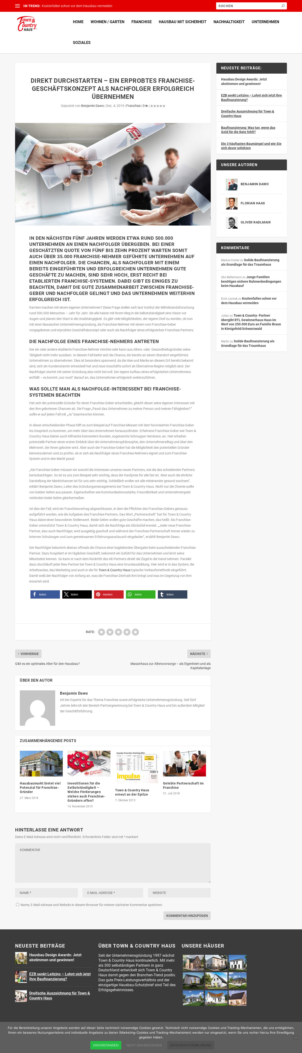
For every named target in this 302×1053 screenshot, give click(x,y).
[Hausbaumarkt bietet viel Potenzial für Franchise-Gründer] (41, 763)
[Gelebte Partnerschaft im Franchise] (184, 763)
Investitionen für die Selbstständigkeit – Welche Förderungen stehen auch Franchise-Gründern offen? (86, 791)
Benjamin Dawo (92, 106)
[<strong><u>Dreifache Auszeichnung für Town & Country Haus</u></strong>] (21, 996)
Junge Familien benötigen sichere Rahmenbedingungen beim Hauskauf (251, 281)
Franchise (141, 22)
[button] (45, 594)
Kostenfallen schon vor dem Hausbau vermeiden (77, 6)
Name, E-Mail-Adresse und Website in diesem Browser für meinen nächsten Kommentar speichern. (92, 905)
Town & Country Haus (114, 570)
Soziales (82, 42)
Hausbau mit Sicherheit (182, 22)
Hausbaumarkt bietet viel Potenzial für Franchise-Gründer (40, 787)
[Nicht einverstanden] (295, 1037)
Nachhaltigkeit (229, 22)
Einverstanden (105, 1045)
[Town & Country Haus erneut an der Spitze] (136, 767)
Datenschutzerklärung (190, 1045)
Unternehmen (265, 22)
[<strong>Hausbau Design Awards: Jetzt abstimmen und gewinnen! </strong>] (21, 958)
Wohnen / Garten (107, 22)
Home (78, 22)
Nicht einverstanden (144, 1045)
